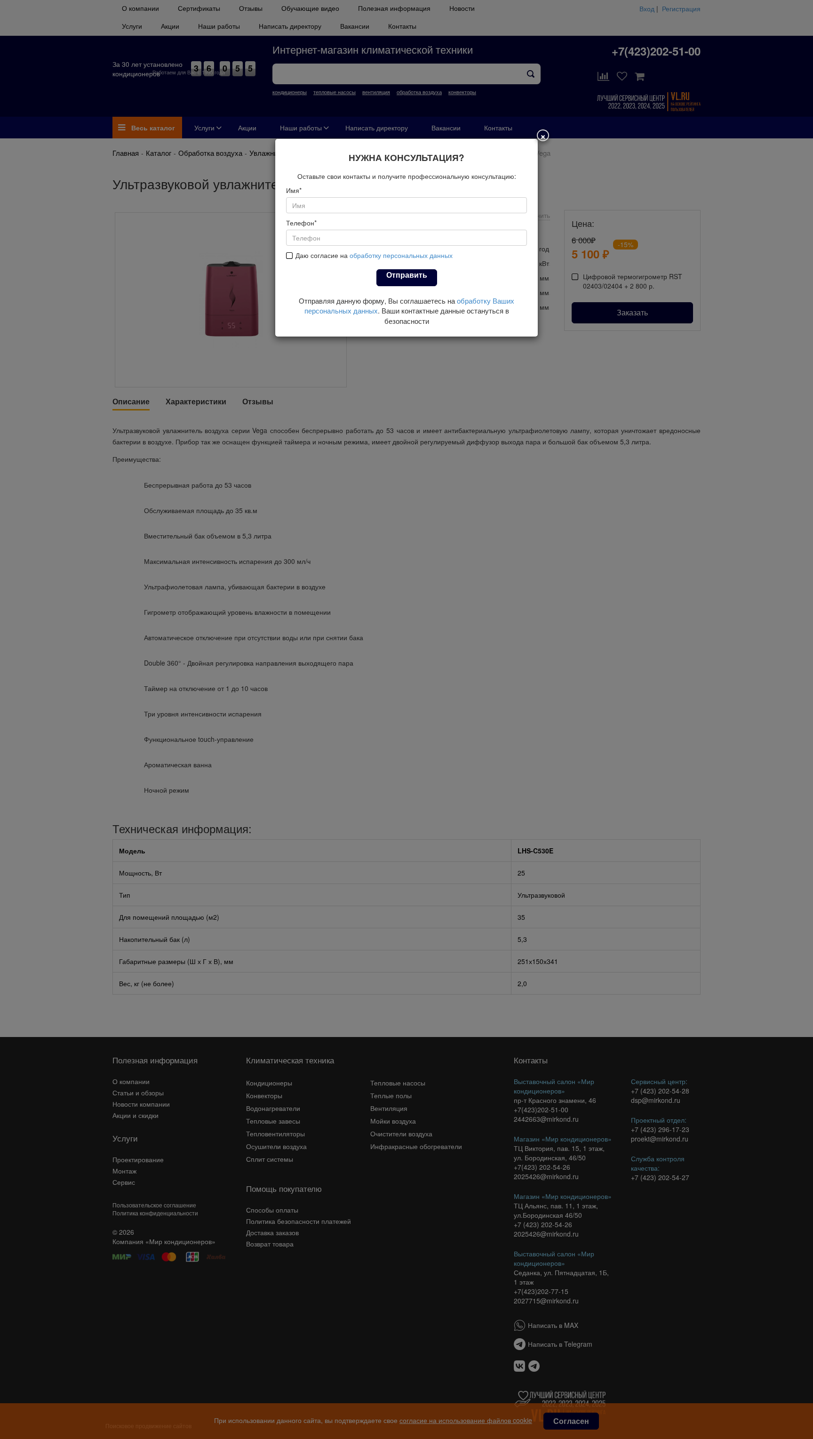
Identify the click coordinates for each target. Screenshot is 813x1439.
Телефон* (301, 222)
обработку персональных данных (401, 255)
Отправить (406, 274)
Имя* (294, 190)
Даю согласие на (374, 255)
